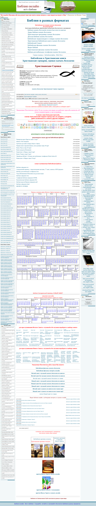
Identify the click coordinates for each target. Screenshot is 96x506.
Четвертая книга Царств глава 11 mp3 (27, 139)
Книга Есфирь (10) (4, 179)
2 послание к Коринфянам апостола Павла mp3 (57, 357)
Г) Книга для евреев (87, 90)
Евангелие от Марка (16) (6, 248)
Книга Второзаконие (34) (6, 147)
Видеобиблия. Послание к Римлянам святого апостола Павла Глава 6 (30, 408)
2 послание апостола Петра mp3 (69, 352)
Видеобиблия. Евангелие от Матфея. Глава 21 (25, 419)
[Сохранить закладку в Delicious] (24, 125)
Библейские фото (89, 196)
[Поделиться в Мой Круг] (72, 125)
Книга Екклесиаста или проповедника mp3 (75, 335)
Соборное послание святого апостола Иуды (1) (6, 275)
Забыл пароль (85, 25)
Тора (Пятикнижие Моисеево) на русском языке (30, 173)
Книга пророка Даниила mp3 (26, 342)
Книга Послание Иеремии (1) (6, 203)
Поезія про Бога (88, 171)
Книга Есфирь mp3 (42, 336)
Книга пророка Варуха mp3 (74, 339)
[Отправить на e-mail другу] (64, 127)
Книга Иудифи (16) (4, 177)
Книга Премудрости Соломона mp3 (26, 338)
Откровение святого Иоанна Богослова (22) (6, 322)
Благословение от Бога (89, 217)
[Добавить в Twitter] (48, 127)
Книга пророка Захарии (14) (6, 232)
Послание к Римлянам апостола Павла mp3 (43, 357)
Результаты (85, 93)
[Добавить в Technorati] (43, 127)
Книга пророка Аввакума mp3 (35, 344)
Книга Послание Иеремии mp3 (67, 339)
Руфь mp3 (73, 330)
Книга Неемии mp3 (75, 332)
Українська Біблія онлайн (89, 60)
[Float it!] (29, 125)
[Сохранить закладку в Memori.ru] (64, 125)
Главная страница (38, 55)
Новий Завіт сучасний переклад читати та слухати (87, 69)
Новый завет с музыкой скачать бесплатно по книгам (48, 381)
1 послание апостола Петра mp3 (63, 352)
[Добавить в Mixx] (69, 125)
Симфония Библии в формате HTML (26, 178)
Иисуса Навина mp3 (58, 330)
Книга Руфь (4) (4, 153)
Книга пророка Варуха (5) (6, 205)
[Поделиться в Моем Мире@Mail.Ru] (61, 125)
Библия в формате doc (22, 175)
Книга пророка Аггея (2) (5, 230)
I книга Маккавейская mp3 (34, 345)
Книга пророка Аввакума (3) (6, 226)
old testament (88, 280)
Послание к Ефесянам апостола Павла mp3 (69, 357)
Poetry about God (89, 173)
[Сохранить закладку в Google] (43, 125)
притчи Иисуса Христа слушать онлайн (48, 493)
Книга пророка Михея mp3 (74, 342)
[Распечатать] (69, 127)
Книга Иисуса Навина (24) (6, 149)
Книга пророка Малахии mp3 (22, 345)
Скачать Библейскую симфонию (7, 127)
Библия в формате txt (22, 167)
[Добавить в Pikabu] (27, 127)
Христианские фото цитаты (88, 204)
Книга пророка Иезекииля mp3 (19, 342)
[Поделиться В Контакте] (51, 127)
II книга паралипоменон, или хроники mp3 (58, 332)
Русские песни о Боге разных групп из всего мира (88, 192)
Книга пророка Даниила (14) (6, 210)
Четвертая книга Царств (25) (6, 161)
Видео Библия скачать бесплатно (72, 415)
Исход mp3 (25, 330)
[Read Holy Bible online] (88, 249)
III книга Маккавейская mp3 (60, 345)
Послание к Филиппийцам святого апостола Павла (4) (7, 293)
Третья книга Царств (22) (6, 159)
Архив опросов (90, 93)
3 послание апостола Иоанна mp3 (27, 358)
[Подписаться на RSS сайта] (72, 127)
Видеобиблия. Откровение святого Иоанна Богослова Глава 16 (29, 405)
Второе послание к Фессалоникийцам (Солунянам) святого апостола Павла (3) (7, 303)
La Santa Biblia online (89, 75)
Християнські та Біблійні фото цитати (88, 208)
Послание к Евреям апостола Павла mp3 (69, 361)
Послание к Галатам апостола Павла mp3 (63, 357)
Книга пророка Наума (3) (6, 224)
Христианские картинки (89, 198)
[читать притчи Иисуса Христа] (48, 473)
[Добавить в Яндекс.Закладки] (56, 127)
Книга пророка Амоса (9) (5, 216)
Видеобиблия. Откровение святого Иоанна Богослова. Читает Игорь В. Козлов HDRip (33, 416)
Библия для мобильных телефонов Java (27, 171)
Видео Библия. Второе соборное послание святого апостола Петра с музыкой (32, 414)
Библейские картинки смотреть (42, 439)
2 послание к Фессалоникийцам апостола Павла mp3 (36, 360)
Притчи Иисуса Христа (88, 155)
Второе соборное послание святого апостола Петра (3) (6, 263)
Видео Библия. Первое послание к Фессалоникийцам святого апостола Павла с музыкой (34, 403)
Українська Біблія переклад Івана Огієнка (88, 57)
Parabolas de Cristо (89, 159)
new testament (88, 286)
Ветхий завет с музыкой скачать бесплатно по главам (48, 378)
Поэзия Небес (89, 169)
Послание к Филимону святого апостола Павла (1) (7, 316)
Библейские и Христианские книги (48, 58)
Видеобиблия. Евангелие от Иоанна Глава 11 (25, 424)
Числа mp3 (42, 330)
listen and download (88, 278)
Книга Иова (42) (4, 181)
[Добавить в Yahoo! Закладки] (53, 127)
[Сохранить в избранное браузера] (61, 127)
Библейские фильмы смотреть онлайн (48, 370)
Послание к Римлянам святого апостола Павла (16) (7, 278)
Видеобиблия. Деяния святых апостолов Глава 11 (26, 422)
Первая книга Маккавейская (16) (7, 236)
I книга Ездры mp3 (67, 332)
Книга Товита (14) (4, 175)
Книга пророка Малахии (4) (6, 234)
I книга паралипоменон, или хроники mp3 (49, 332)
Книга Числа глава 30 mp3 (23, 148)
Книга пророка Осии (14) (5, 212)
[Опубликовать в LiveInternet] (56, 125)
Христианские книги (89, 233)
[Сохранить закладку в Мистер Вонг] (67, 125)
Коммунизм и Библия (89, 214)
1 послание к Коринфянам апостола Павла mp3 (50, 357)
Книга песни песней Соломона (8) (7, 190)
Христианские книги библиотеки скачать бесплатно (7, 123)
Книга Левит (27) (4, 143)
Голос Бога (89, 222)
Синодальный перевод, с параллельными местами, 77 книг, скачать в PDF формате (39, 169)
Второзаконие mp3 (49, 330)
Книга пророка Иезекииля (23, 150)
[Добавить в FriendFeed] (40, 125)
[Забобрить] (21, 125)
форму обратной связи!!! (50, 105)
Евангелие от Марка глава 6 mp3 (25, 152)
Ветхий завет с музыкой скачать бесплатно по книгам (48, 373)
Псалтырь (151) (4, 183)
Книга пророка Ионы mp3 (66, 342)
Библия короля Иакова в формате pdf (26, 182)
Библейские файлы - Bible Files (53, 55)
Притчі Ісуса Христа (89, 158)
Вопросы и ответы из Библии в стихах (89, 224)
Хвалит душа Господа (89, 176)
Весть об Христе (89, 232)
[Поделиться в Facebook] (37, 125)
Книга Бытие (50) (4, 139)
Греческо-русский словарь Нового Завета (28, 143)
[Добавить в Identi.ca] (48, 125)
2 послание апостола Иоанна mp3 (18, 356)
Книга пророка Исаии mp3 (42, 338)
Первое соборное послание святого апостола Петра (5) (6, 260)
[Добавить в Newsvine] (21, 127)
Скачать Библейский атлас (7, 129)
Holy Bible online (89, 74)
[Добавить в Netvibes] (77, 125)
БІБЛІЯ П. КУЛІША (22, 186)
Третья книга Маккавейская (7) (7, 240)
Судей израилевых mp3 (67, 330)
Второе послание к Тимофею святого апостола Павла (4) (6, 310)
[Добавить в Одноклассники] (24, 127)
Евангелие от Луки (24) (5, 250)
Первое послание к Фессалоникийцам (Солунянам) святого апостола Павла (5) (7, 299)
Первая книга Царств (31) (6, 155)
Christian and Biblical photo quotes (89, 211)
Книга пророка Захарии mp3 (73, 344)
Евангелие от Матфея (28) (6, 246)
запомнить (85, 23)
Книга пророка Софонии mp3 (48, 344)
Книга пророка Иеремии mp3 (48, 339)
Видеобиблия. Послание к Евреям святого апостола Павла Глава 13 (30, 411)
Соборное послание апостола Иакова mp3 (56, 352)
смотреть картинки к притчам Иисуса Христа (59, 439)
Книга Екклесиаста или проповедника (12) (5, 188)
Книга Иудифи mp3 (34, 335)
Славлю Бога (89, 166)
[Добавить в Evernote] (35, 125)
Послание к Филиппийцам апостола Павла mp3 (76, 357)
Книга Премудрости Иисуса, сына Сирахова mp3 (35, 338)
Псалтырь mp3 (57, 335)
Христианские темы (88, 230)
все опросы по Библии (88, 98)
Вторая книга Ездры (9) (5, 173)
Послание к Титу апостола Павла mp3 (57, 360)
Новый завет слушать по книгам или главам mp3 (48, 391)
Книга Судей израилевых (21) (7, 151)
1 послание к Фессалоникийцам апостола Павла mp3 (27, 360)
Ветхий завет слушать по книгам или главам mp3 (48, 389)
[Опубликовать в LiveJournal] (59, 125)
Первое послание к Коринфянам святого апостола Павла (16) (7, 281)
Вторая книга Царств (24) (6, 157)
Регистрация (91, 25)
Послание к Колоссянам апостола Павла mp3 (18, 361)
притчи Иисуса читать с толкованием (48, 490)
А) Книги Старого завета (88, 85)
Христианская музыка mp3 (89, 184)
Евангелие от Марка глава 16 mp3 (26, 158)
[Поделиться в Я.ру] (59, 127)
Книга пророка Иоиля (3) (6, 214)
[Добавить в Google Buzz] (45, 125)
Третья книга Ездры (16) (5, 242)
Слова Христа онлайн (89, 220)
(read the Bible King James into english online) (88, 270)
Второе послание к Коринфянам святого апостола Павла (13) (7, 284)
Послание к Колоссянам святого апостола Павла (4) (7, 296)
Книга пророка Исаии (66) (6, 197)
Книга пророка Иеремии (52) (6, 199)
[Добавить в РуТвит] (35, 127)
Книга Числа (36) (4, 145)
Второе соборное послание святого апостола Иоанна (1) (6, 269)
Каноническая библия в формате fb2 (26, 180)
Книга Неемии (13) (4, 171)
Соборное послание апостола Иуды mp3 (36, 358)
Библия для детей (89, 72)
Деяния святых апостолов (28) (7, 254)
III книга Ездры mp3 (71, 345)
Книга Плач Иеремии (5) (5, 201)
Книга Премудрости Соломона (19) (8, 192)
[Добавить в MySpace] (75, 125)
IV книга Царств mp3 (42, 333)
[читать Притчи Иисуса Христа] (48, 488)
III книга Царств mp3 (35, 332)
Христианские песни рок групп (89, 188)
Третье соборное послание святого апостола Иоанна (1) (6, 272)
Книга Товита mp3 (26, 335)
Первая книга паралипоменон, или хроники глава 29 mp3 (32, 145)
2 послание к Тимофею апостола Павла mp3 (50, 361)
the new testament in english (88, 275)
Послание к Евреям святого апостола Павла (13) (6, 319)
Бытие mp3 (18, 330)
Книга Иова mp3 (48, 335)
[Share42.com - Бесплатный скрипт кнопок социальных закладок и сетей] (75, 127)
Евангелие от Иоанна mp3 (43, 353)
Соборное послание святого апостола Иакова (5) (6, 257)
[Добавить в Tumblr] (45, 127)
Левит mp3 (33, 330)
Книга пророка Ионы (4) (5, 220)
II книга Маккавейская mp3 (47, 345)
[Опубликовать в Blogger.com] (18, 125)
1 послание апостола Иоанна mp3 (76, 352)
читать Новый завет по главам (48, 394)
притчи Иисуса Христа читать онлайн (48, 474)
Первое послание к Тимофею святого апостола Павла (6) (6, 307)
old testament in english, (88, 273)
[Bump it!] (27, 125)
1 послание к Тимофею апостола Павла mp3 (43, 361)
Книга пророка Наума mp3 (21, 344)
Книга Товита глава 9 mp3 (23, 154)
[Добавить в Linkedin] (53, 125)
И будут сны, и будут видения (89, 228)
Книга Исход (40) (4, 141)
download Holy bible (88, 290)
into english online (88, 281)
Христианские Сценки (30, 96)
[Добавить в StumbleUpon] (37, 127)
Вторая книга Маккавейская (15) (7, 238)
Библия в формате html (22, 184)
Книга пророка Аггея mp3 (60, 344)
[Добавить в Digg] (32, 125)
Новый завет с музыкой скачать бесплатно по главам (48, 386)
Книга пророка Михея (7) (6, 222)
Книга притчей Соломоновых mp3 (67, 336)
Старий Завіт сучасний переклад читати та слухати (87, 64)
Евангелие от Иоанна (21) (6, 252)
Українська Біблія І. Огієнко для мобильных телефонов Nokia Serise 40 (36, 156)
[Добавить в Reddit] (32, 127)
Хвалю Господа (89, 174)
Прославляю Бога (89, 168)
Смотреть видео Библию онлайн (72, 399)
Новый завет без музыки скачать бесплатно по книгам (48, 383)
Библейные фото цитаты (89, 201)
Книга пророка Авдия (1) (5, 218)
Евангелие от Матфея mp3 (18, 353)
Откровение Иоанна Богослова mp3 (76, 360)
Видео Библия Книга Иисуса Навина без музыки (26, 400)
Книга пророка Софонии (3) (6, 228)
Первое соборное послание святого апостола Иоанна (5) (6, 266)
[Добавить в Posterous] (29, 127)
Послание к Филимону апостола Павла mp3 (63, 361)
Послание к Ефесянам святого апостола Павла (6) (7, 290)
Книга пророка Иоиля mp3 (42, 342)
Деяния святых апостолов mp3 (50, 353)
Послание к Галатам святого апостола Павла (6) (6, 287)
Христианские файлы (89, 195)
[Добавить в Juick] (51, 125)
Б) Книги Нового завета (87, 86)
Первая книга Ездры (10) (6, 169)
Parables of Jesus (88, 153)
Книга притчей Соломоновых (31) (7, 185)
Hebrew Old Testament (22, 141)
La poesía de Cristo (89, 179)
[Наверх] (67, 127)
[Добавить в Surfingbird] (40, 127)
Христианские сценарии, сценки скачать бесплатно (7, 126)
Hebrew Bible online (88, 77)
